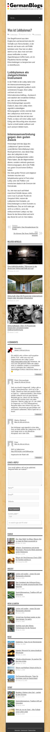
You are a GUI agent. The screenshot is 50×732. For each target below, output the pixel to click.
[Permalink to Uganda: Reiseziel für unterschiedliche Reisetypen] (11, 656)
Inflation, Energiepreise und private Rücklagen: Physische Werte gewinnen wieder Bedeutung (29, 550)
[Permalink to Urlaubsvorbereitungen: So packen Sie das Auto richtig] (11, 665)
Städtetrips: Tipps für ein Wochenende (29, 642)
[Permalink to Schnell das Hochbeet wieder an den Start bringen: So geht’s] (11, 623)
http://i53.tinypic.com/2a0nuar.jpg (22, 451)
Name (10, 488)
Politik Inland (14, 34)
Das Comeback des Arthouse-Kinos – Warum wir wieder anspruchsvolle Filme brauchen (29, 585)
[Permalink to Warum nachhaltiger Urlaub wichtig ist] (11, 673)
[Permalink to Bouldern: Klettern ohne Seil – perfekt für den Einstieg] (11, 698)
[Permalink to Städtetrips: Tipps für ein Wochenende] (11, 647)
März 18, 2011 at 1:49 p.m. (21, 444)
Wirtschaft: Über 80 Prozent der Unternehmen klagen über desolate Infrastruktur (25, 297)
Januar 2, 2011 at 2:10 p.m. (22, 350)
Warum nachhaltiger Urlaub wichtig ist (28, 668)
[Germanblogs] (25, 8)
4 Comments (37, 34)
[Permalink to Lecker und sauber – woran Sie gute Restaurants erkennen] (11, 579)
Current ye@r (13, 514)
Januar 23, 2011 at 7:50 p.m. (22, 382)
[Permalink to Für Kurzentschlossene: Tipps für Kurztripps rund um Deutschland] (11, 682)
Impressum (24, 730)
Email (10, 495)
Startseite (17, 730)
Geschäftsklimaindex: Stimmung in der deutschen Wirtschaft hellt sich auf (22, 267)
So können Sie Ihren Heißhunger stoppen (26, 233)
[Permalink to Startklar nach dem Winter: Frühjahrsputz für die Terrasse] (11, 631)
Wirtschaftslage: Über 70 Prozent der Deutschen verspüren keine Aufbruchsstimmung (22, 328)
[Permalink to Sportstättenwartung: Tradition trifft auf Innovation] (11, 598)
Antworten (38, 374)
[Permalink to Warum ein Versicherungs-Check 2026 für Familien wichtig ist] (11, 563)
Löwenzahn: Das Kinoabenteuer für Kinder (25, 227)
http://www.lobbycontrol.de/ (21, 361)
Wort (25, 144)
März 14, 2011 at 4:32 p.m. (21, 422)
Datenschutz (32, 730)
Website (11, 501)
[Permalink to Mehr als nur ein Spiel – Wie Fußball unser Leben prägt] (11, 715)
